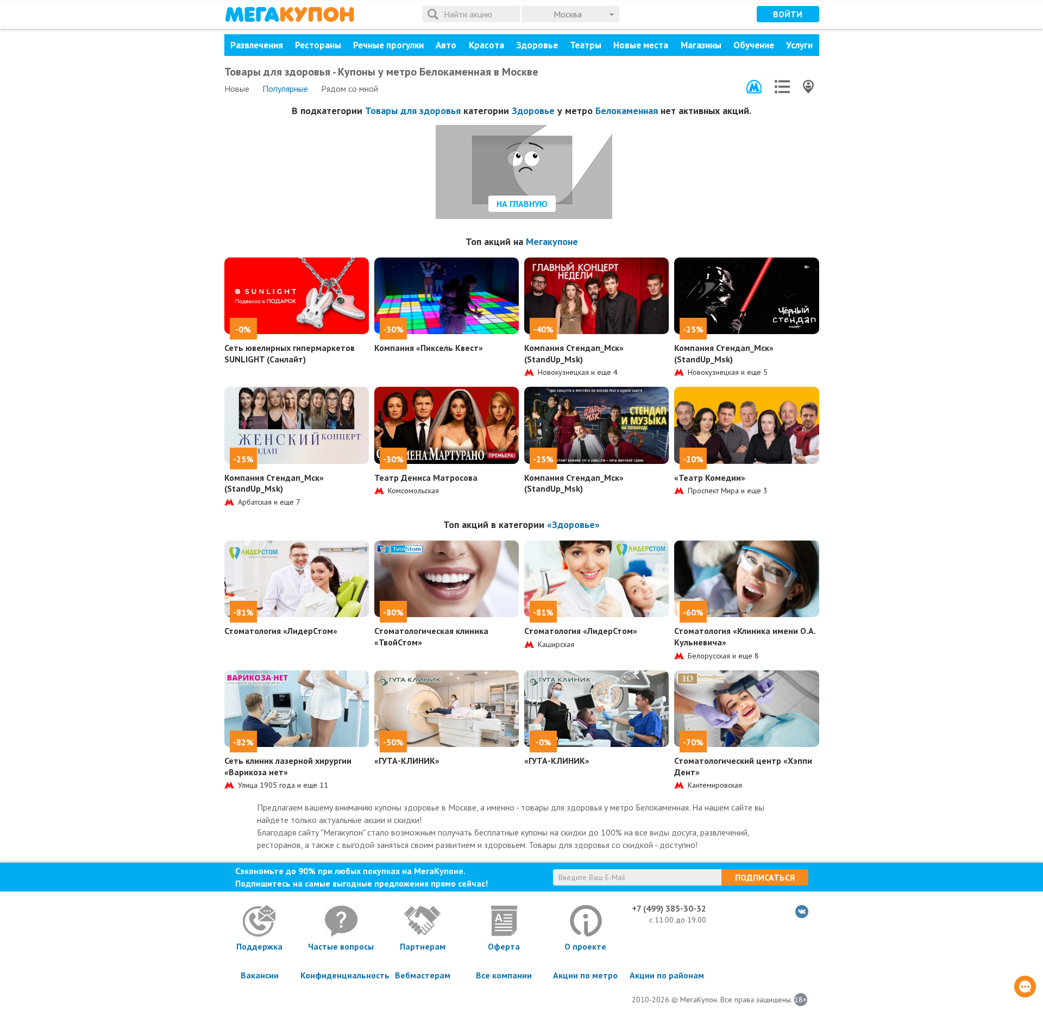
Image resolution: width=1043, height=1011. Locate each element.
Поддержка (259, 946)
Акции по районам (667, 975)
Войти (787, 14)
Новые (236, 88)
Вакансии (260, 975)
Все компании (504, 975)
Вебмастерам (422, 975)
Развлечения (256, 45)
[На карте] (808, 86)
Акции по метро (585, 975)
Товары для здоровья (413, 110)
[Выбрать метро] (754, 86)
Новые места (640, 45)
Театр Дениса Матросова (425, 477)
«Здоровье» (573, 524)
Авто (446, 45)
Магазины (701, 45)
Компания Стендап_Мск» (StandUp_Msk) (574, 353)
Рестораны (318, 45)
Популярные (285, 88)
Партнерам (422, 946)
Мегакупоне (552, 241)
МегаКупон (289, 14)
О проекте (585, 946)
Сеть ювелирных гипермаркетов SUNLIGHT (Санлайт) (289, 353)
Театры (585, 45)
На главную (522, 203)
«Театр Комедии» (709, 477)
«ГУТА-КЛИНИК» (406, 760)
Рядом (349, 88)
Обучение (753, 45)
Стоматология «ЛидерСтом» (280, 630)
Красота (486, 45)
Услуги (799, 45)
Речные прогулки (388, 45)
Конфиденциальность (341, 975)
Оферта (504, 946)
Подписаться (765, 877)
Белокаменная (626, 110)
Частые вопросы (341, 946)
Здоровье (537, 45)
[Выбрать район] (782, 86)
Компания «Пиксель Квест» (428, 347)
